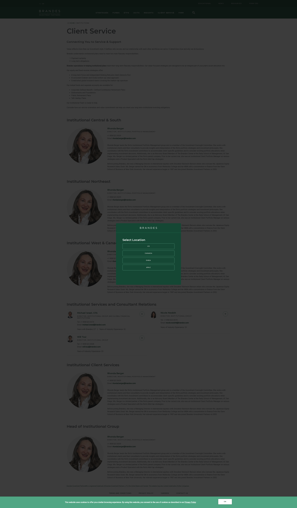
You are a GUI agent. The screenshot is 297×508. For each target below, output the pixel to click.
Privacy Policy (190, 502)
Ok (228, 502)
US (148, 246)
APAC (148, 267)
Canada (148, 253)
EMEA (148, 260)
